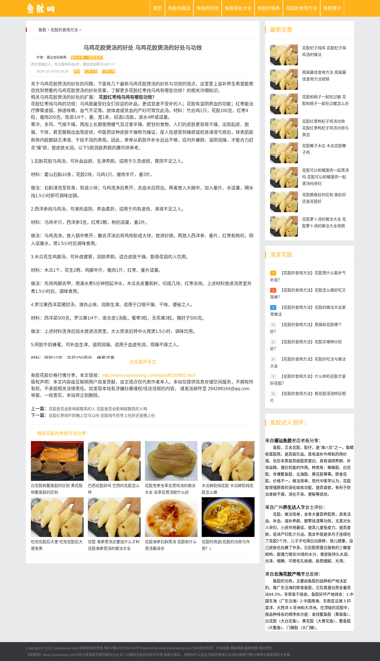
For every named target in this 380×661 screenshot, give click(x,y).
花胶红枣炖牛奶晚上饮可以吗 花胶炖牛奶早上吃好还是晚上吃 (102, 415)
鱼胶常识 (332, 8)
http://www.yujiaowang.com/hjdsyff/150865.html (148, 375)
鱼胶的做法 (179, 8)
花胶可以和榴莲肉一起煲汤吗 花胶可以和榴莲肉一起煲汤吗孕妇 (325, 177)
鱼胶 (42, 30)
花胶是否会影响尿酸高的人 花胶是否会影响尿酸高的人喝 (98, 409)
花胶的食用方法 (301, 8)
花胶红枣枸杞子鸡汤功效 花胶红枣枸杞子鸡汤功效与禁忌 (325, 128)
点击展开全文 (142, 362)
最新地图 (251, 648)
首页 (157, 8)
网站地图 (237, 648)
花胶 (308, 547)
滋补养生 (265, 648)
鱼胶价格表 (269, 8)
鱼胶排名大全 (238, 8)
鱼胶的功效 (207, 8)
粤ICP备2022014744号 (121, 648)
